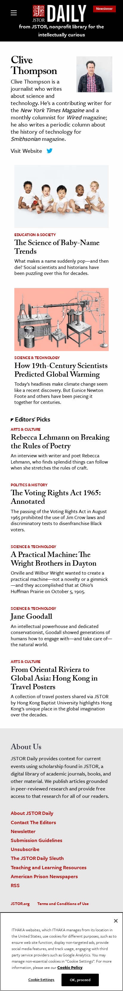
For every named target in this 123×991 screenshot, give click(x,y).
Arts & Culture (26, 429)
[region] (61, 951)
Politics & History (29, 485)
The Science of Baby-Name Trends (56, 248)
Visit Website (26, 151)
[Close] (115, 920)
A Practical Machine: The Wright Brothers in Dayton (53, 560)
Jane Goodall (31, 617)
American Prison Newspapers (44, 876)
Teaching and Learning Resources (49, 867)
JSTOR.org (20, 904)
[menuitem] (104, 8)
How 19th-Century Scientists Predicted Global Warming (61, 371)
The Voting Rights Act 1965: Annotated (56, 498)
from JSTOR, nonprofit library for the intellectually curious (61, 30)
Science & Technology (37, 358)
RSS (15, 885)
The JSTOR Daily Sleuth (37, 858)
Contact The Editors (33, 822)
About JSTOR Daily (32, 813)
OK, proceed (80, 979)
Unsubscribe (25, 849)
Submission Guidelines (36, 840)
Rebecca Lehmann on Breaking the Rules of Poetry (60, 443)
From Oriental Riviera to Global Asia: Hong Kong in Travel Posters (54, 679)
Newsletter (104, 8)
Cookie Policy (69, 967)
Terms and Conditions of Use (63, 904)
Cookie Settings (41, 979)
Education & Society (35, 235)
